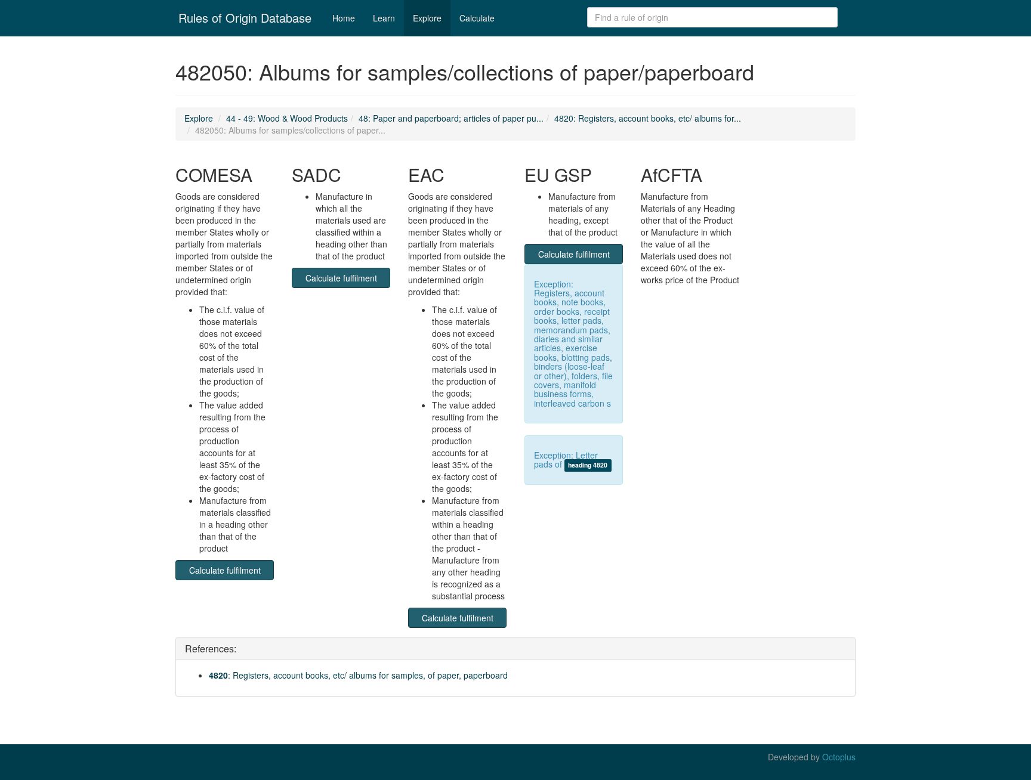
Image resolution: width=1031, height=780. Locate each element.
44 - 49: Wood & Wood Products (287, 118)
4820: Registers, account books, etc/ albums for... (647, 118)
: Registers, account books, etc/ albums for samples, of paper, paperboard (358, 675)
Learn (384, 18)
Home (343, 18)
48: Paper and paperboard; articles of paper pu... (451, 118)
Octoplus (839, 757)
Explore (427, 18)
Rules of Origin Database (244, 17)
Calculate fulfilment (225, 570)
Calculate (477, 18)
